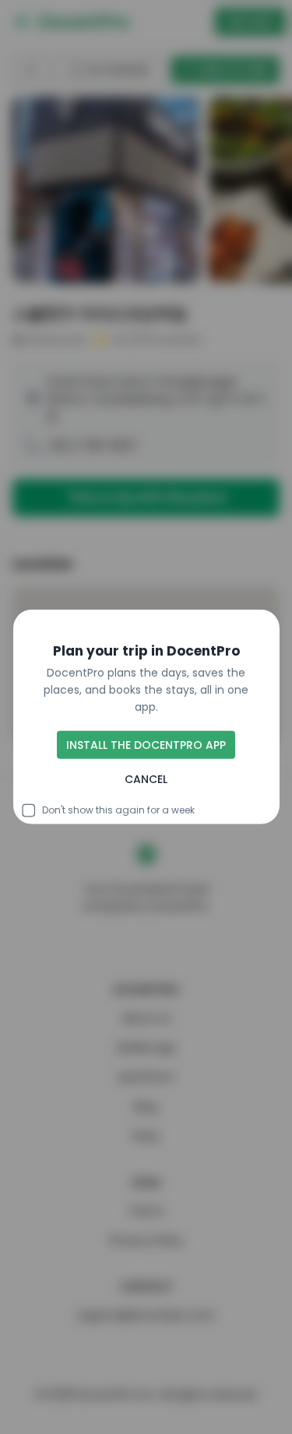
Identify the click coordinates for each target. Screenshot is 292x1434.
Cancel (146, 779)
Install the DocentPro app (146, 745)
